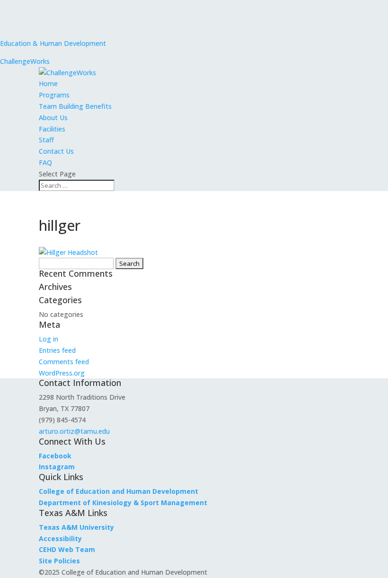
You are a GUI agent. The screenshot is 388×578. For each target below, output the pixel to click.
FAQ (45, 162)
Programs (54, 94)
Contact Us (56, 151)
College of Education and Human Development (118, 491)
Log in (48, 338)
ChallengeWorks (25, 61)
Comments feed (64, 361)
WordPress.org (62, 372)
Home (48, 83)
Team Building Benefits (75, 106)
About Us (53, 117)
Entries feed (57, 350)
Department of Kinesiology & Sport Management (123, 502)
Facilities (52, 128)
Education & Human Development (53, 43)
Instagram (57, 466)
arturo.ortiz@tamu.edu (74, 431)
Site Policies (59, 560)
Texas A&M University (76, 527)
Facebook (55, 455)
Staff (46, 139)
